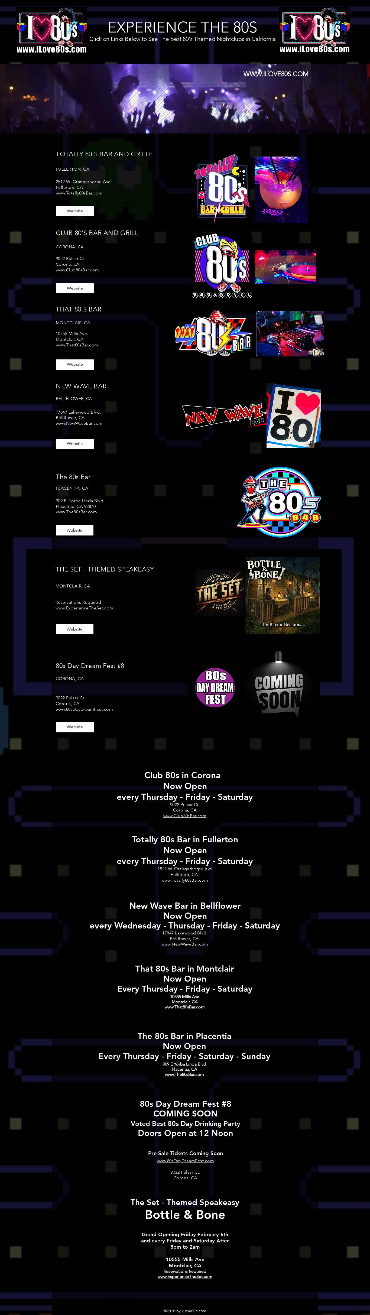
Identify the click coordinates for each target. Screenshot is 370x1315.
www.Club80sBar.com (77, 269)
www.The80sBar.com (76, 511)
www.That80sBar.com (77, 345)
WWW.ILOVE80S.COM (276, 74)
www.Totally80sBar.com (79, 193)
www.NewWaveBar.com (79, 423)
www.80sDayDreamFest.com (84, 709)
